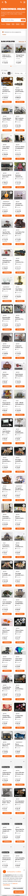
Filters (5, 73)
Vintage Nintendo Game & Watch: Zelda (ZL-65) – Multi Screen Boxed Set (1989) (6, 121)
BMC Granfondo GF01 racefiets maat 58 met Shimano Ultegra (19, 121)
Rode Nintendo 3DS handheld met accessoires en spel (20, 377)
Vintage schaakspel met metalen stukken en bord (19, 547)
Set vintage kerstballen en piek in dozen (20, 575)
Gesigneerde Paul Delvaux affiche (6, 773)
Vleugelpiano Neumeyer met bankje (6, 91)
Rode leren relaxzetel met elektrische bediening (18, 177)
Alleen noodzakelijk (18, 888)
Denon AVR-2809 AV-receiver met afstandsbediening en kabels (19, 775)
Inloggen (4, 34)
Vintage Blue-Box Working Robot (6, 688)
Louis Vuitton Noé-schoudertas (20, 232)
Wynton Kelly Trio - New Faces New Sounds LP (19, 831)
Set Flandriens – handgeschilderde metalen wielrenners (19, 604)
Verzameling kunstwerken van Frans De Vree (6, 518)
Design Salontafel (6, 289)
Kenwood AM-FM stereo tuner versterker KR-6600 (6, 177)
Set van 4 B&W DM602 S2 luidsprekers (6, 745)
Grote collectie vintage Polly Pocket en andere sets (6, 149)
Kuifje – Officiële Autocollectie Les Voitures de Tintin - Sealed (19, 405)
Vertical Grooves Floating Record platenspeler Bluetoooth (6, 860)
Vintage (8, 24)
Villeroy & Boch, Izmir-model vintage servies (19, 632)
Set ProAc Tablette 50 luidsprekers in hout (19, 148)
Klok (13, 24)
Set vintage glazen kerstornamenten (19, 801)
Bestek (17, 24)
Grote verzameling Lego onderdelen (7, 602)
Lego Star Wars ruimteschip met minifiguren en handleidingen (6, 234)
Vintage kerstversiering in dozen (19, 689)
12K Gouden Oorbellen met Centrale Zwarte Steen (19, 206)
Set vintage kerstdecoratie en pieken (6, 461)
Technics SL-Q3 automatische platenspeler (6, 347)
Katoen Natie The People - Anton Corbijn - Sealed (6, 802)
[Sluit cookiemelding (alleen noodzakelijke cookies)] (24, 870)
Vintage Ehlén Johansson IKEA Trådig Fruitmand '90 (6, 718)
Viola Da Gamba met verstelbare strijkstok (6, 205)
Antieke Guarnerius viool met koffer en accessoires (19, 263)
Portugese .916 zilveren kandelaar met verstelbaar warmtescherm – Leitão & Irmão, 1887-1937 (19, 93)
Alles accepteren (19, 892)
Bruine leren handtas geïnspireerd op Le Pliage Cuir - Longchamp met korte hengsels (7, 378)
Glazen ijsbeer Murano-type (18, 659)
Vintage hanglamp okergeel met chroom (6, 831)
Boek (22, 24)
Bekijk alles (21, 41)
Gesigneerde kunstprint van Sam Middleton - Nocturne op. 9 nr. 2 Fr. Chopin (19, 349)
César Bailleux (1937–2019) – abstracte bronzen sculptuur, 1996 (19, 291)
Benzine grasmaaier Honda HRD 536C (19, 319)
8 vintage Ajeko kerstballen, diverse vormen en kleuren (19, 718)
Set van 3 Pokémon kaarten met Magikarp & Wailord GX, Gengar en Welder (19, 520)
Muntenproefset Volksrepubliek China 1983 (6, 319)
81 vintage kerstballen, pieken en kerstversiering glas (7, 576)
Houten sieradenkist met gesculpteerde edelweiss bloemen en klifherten (6, 492)
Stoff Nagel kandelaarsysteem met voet (19, 432)
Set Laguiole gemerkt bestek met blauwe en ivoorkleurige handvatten (19, 491)
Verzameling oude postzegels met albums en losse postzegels (6, 263)
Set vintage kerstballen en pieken (18, 461)
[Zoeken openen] (21, 2)
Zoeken (23, 20)
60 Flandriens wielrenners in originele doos (5, 546)
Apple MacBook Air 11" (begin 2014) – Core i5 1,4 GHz (6, 433)
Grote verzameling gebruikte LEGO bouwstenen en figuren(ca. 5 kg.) (19, 860)
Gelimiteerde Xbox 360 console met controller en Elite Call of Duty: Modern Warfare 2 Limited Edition (7, 662)
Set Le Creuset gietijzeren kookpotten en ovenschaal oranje (6, 633)
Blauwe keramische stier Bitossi (19, 745)
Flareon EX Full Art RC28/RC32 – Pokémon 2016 (6, 404)
